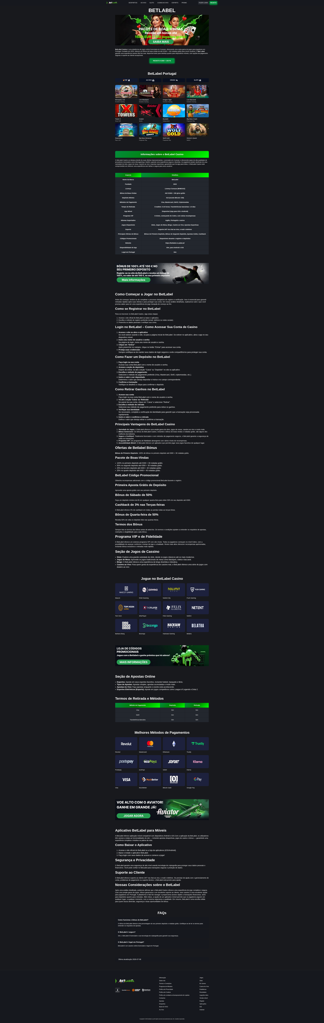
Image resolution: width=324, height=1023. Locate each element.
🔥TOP (125, 80)
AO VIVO (149, 80)
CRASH (172, 80)
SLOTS (196, 80)
